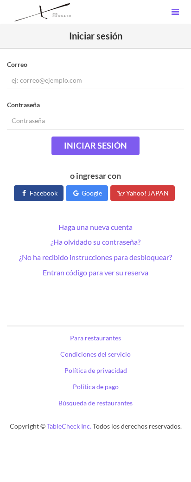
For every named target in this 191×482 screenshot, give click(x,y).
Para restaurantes (95, 338)
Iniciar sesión (95, 145)
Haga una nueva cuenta (95, 226)
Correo (17, 64)
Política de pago (96, 387)
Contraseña (23, 105)
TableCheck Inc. (69, 426)
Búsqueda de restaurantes (95, 403)
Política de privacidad (95, 370)
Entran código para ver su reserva (95, 272)
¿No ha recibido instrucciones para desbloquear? (95, 257)
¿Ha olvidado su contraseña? (95, 241)
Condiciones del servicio (95, 354)
